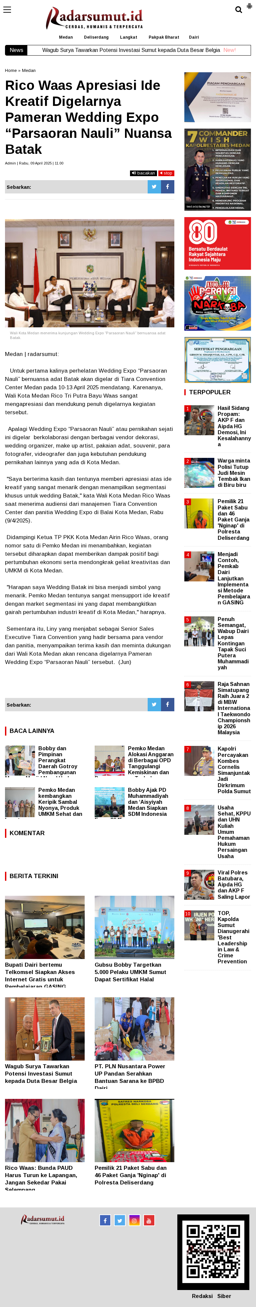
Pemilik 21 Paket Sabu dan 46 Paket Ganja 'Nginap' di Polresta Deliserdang (131, 1175)
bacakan (145, 172)
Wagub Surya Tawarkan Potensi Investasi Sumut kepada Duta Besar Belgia (41, 1073)
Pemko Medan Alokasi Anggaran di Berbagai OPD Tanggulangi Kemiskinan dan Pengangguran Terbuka (134, 763)
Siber (224, 1296)
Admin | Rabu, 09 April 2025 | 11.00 (34, 163)
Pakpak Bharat (164, 37)
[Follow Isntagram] (134, 1220)
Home (11, 70)
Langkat (128, 37)
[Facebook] (167, 186)
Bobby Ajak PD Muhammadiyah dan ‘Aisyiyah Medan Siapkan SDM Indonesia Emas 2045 (131, 805)
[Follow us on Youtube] (149, 1220)
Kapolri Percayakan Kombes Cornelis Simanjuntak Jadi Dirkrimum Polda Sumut (234, 770)
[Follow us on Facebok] (105, 1220)
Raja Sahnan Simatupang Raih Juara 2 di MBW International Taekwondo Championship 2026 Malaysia (234, 708)
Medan (66, 37)
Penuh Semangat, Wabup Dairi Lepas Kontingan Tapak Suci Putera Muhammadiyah (233, 643)
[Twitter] (154, 186)
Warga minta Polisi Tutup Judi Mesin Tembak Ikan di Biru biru (234, 473)
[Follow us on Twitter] (120, 1220)
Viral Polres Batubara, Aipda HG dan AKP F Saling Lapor (234, 885)
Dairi (194, 37)
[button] (249, 3)
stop (167, 172)
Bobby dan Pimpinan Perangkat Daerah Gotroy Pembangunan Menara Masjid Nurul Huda (41, 763)
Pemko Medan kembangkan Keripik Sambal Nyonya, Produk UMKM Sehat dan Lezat (43, 805)
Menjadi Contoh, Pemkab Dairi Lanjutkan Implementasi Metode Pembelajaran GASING (234, 578)
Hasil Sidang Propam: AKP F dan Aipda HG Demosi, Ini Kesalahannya (234, 426)
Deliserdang (96, 37)
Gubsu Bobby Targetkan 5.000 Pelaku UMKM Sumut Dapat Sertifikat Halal (130, 972)
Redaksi (202, 1296)
